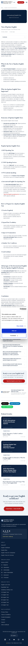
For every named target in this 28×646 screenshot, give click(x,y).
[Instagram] (18, 639)
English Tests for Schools (7, 555)
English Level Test (5, 584)
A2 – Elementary (5, 567)
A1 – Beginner (4, 565)
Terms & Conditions (6, 614)
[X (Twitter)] (9, 639)
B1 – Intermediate (5, 570)
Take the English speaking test (11, 194)
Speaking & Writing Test (7, 589)
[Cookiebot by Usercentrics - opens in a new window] (20, 309)
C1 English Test (5, 594)
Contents (4, 37)
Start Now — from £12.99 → (14, 509)
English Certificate (5, 547)
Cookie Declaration (5, 617)
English (14, 635)
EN (14, 2)
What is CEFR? (4, 562)
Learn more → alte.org (8, 536)
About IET (3, 545)
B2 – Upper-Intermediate (7, 572)
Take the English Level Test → (14, 381)
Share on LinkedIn (15, 403)
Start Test (20, 2)
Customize (13, 335)
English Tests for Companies (8, 552)
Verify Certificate (5, 624)
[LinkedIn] (5, 639)
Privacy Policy (4, 612)
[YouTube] (14, 639)
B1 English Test (5, 600)
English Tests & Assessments (10, 7)
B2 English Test (5, 597)
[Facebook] (23, 639)
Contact (3, 619)
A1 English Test (5, 605)
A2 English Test (5, 602)
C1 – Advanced (5, 575)
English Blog (4, 550)
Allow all (14, 330)
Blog (2, 7)
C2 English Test (5, 592)
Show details (20, 326)
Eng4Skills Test (5, 587)
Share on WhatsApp (7, 406)
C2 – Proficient (4, 577)
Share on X (5, 403)
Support (3, 622)
